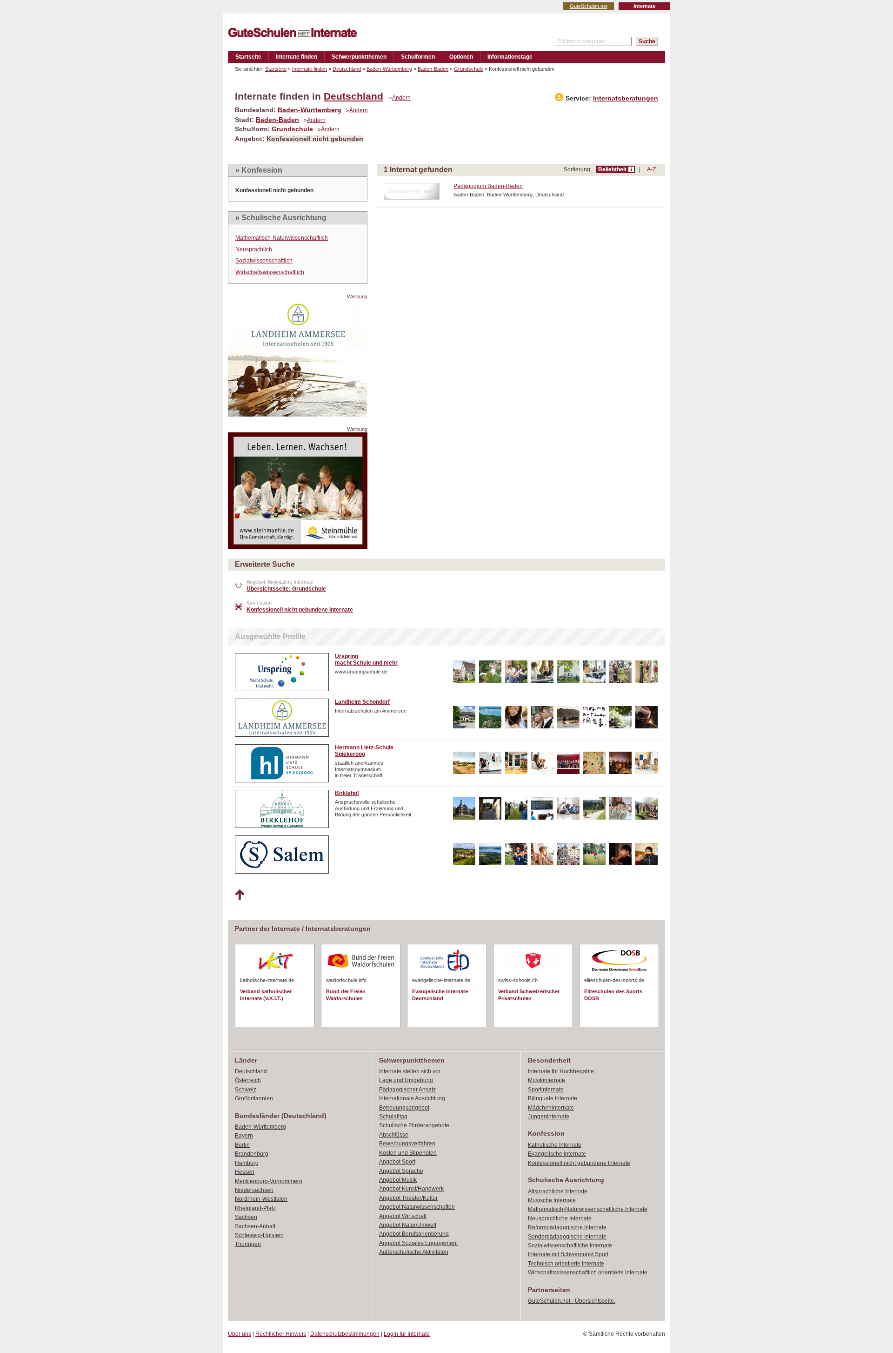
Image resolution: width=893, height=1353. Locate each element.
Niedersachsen (254, 1190)
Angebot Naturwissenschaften (417, 1207)
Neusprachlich (253, 249)
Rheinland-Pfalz (255, 1208)
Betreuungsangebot (404, 1107)
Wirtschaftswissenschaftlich (269, 272)
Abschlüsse (393, 1134)
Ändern (401, 97)
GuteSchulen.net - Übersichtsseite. (571, 1301)
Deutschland (347, 69)
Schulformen (418, 57)
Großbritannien (254, 1098)
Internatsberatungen (625, 98)
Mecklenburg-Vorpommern (268, 1181)
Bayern (244, 1135)
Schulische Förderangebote (414, 1125)
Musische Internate (552, 1200)
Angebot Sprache (401, 1171)
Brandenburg (251, 1154)
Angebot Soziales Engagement (418, 1243)
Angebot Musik (398, 1180)
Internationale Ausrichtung (412, 1098)
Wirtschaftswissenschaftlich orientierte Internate (587, 1272)
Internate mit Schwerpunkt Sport (568, 1254)
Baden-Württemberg (389, 69)
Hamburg (247, 1163)
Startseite (248, 57)
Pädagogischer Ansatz (407, 1089)
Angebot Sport (397, 1161)
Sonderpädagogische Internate (567, 1236)
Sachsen (246, 1217)
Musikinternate (546, 1080)
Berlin (242, 1145)
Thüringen (248, 1244)
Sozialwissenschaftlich (264, 260)
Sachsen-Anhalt (255, 1226)
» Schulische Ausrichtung (281, 218)
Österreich (248, 1080)
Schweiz (245, 1089)
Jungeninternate (548, 1116)
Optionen (461, 57)
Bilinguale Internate (552, 1098)
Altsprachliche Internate (557, 1191)
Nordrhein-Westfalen (261, 1199)
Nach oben (239, 895)
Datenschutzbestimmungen (345, 1334)
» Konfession (258, 170)
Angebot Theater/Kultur (408, 1198)
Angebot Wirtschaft (403, 1216)
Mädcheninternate (551, 1107)
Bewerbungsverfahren (407, 1143)
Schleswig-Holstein (259, 1235)
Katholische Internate (554, 1145)
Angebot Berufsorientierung (414, 1234)
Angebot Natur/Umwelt (407, 1225)
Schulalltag (393, 1116)
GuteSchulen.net (588, 6)
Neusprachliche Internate (560, 1218)
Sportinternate (546, 1089)
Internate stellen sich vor (409, 1071)
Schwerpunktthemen (359, 57)
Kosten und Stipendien (408, 1153)
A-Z (651, 169)
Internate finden (296, 57)
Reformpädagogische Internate (567, 1227)
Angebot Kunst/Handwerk (411, 1188)
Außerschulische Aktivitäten (413, 1252)
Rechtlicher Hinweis (280, 1334)
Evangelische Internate (557, 1154)
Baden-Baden (433, 69)
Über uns (239, 1334)
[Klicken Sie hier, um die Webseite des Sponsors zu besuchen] (297, 414)
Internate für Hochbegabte (561, 1071)
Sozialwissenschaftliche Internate (570, 1245)
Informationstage (510, 57)
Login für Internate (407, 1334)
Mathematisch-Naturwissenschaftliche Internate (587, 1209)
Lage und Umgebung (406, 1080)
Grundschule (468, 69)
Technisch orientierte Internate (566, 1263)
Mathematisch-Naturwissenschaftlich (281, 238)
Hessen (244, 1172)
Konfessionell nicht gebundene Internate (579, 1163)
